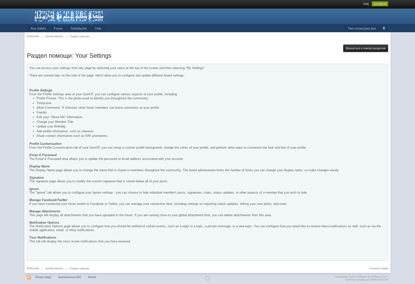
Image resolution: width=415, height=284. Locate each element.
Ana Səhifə (38, 28)
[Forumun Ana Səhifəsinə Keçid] (70, 16)
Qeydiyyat (380, 3)
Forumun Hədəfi (378, 268)
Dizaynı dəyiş (43, 277)
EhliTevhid (33, 268)
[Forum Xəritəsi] (383, 28)
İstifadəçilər (79, 28)
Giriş (366, 3)
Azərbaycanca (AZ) (69, 277)
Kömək (92, 277)
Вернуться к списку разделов (365, 48)
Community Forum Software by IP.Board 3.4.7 (361, 276)
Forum (58, 28)
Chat (98, 28)
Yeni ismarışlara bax (362, 28)
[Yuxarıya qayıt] (207, 278)
